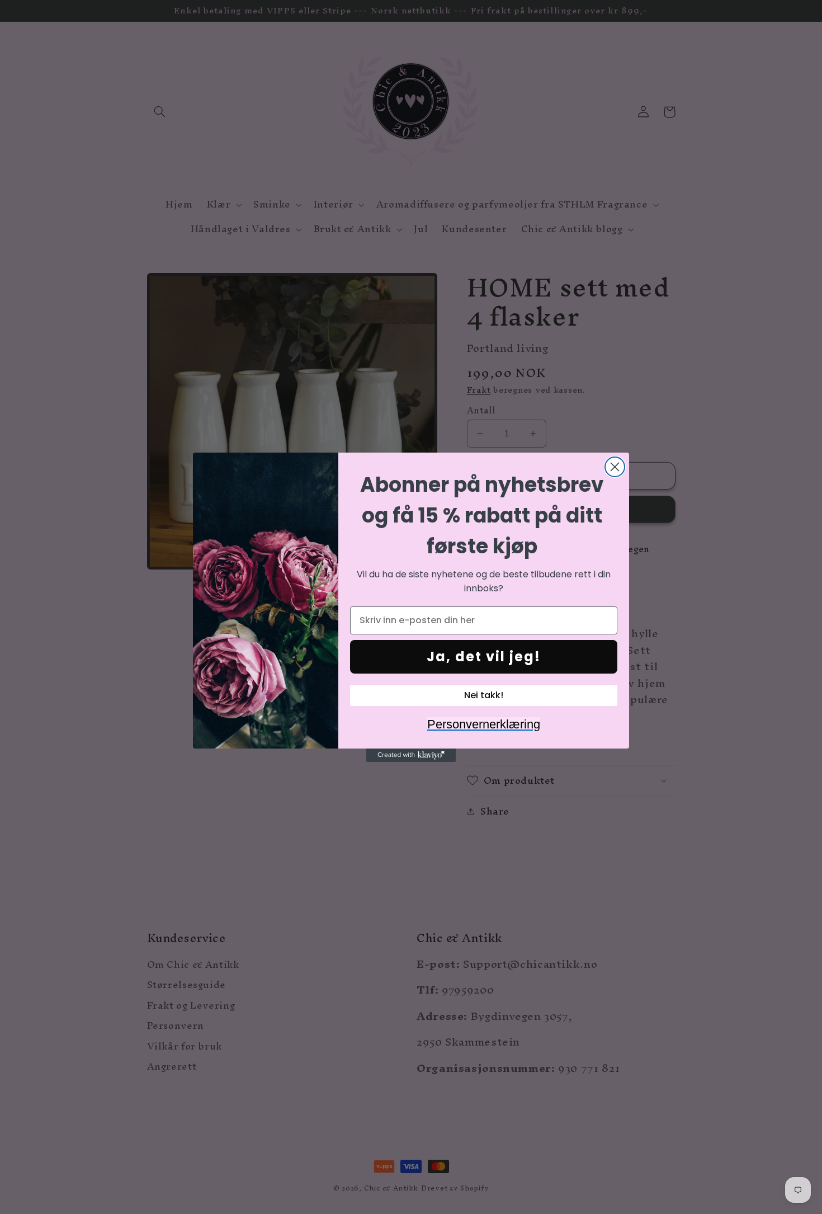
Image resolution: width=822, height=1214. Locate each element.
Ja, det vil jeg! (484, 656)
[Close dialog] (615, 467)
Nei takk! (483, 695)
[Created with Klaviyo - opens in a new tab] (411, 755)
